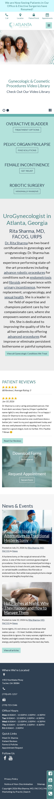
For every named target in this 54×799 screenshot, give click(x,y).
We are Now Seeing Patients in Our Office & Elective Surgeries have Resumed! (27, 6)
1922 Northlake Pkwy (12, 680)
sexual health (14, 297)
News (15, 551)
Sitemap (41, 784)
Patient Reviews (9, 741)
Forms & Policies (10, 744)
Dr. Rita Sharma (16, 243)
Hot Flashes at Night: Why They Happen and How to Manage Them (26, 608)
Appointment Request (12, 747)
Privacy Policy (11, 779)
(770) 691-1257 (9, 694)
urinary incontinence (19, 287)
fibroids (14, 282)
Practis (19, 791)
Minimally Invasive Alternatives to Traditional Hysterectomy (26, 536)
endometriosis (40, 277)
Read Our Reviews (12, 440)
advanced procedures (23, 336)
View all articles (11, 650)
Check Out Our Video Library (28, 92)
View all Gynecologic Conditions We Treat (27, 353)
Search (27, 791)
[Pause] (50, 110)
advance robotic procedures (24, 272)
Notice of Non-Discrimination (18, 784)
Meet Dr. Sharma (10, 737)
